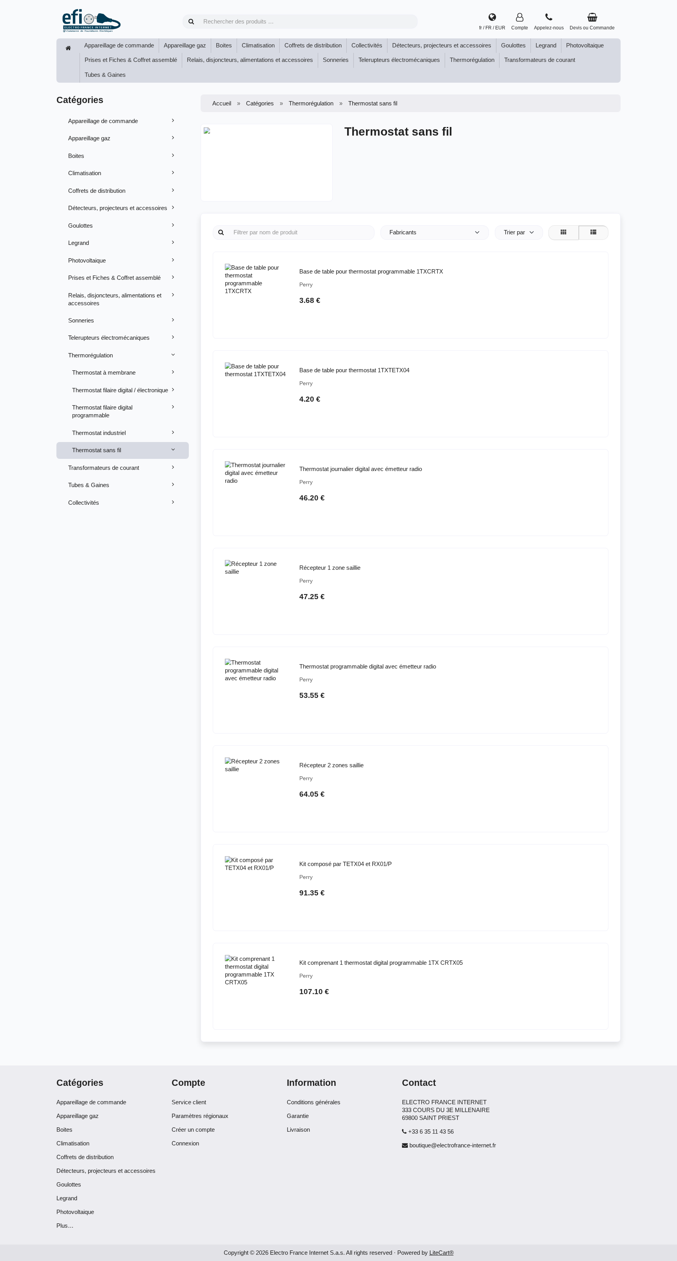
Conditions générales (313, 1102)
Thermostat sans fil (96, 450)
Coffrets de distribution (313, 45)
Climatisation (258, 45)
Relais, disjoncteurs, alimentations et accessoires (250, 59)
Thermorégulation (472, 59)
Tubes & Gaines (105, 74)
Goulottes (513, 45)
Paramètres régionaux (200, 1115)
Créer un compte (193, 1129)
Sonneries (336, 59)
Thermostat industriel (99, 432)
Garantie (298, 1115)
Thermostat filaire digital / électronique (120, 390)
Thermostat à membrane (104, 372)
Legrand (546, 45)
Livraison (298, 1129)
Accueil (221, 103)
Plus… (65, 1225)
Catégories (260, 103)
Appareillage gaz (185, 45)
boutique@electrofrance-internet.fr (452, 1145)
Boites (224, 45)
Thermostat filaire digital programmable (102, 411)
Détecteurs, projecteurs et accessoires (441, 45)
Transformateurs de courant (539, 59)
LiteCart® (441, 1252)
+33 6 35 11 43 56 (431, 1131)
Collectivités (366, 45)
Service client (189, 1102)
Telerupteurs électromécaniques (399, 59)
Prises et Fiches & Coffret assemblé (131, 59)
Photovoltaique (585, 45)
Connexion (185, 1143)
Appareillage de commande (119, 45)
